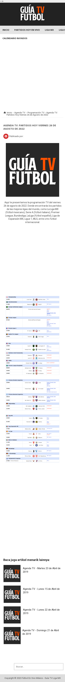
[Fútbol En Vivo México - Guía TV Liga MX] (32, 21)
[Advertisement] (32, 75)
